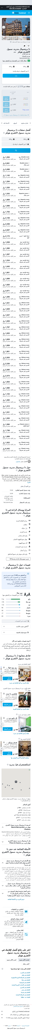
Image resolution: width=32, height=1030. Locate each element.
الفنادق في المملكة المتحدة (23, 995)
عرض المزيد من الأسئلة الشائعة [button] (16, 899)
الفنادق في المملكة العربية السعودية (20, 977)
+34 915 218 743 (24, 58)
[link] (19, 683)
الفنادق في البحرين (25, 987)
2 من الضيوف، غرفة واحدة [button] (21, 71)
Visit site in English (15, 8)
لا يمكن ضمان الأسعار (18, 1006)
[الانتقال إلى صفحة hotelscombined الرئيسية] (19, 13)
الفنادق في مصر (26, 990)
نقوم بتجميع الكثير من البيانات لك (19, 1015)
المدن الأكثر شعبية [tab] (11, 960)
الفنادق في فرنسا (25, 992)
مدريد (9, 1025)
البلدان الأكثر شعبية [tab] (24, 960)
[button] (2, 8)
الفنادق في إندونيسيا (25, 982)
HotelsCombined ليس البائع (20, 1011)
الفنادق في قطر (26, 975)
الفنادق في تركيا (26, 980)
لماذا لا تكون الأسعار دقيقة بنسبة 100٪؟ (17, 1018)
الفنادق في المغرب (25, 972)
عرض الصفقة (9, 678)
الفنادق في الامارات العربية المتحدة (21, 985)
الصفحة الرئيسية (25, 1025)
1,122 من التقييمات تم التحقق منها (13, 61)
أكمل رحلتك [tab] (26, 964)
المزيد (28, 482)
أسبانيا (18, 1025)
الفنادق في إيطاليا (25, 997)
